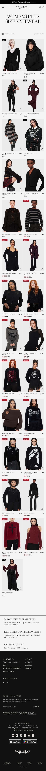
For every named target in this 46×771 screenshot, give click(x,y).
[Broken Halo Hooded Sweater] (33, 335)
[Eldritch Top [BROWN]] (12, 415)
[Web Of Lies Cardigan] (12, 454)
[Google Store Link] (30, 741)
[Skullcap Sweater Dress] (12, 335)
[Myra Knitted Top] (12, 575)
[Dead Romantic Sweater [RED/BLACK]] (12, 534)
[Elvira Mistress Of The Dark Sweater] (33, 454)
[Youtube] (29, 735)
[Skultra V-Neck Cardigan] (12, 55)
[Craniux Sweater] (33, 495)
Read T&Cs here (32, 713)
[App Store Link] (15, 741)
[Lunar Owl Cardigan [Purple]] (33, 255)
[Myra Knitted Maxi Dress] (33, 96)
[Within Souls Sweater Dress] (12, 135)
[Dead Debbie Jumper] (33, 415)
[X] (33, 735)
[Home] (23, 6)
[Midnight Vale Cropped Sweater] (12, 175)
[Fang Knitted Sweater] (33, 135)
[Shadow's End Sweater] (33, 296)
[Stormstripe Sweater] (33, 216)
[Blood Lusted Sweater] (33, 534)
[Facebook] (25, 735)
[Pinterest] (21, 735)
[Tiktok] (17, 735)
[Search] (40, 7)
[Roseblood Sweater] (12, 495)
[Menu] (3, 6)
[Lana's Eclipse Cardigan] (33, 175)
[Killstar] (23, 752)
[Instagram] (13, 735)
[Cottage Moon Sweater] (12, 216)
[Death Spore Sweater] (33, 375)
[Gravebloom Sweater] (12, 375)
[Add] (21, 69)
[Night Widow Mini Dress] (12, 255)
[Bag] (43, 7)
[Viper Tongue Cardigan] (12, 296)
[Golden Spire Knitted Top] (12, 96)
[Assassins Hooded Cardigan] (33, 55)
